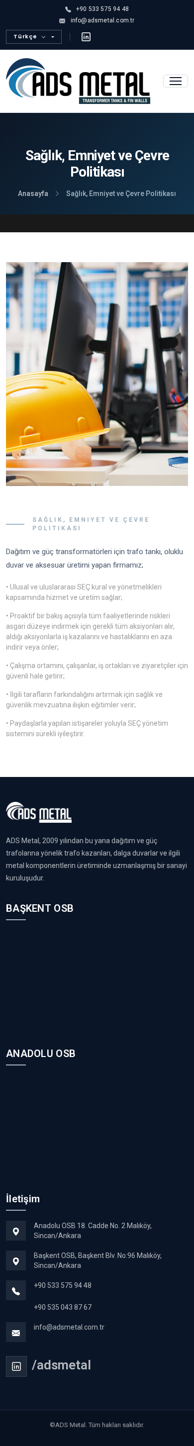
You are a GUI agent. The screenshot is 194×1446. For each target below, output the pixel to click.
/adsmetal (61, 1364)
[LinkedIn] (86, 37)
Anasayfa (33, 193)
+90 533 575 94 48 (63, 1285)
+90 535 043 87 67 (63, 1307)
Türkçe (25, 36)
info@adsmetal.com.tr (69, 1327)
